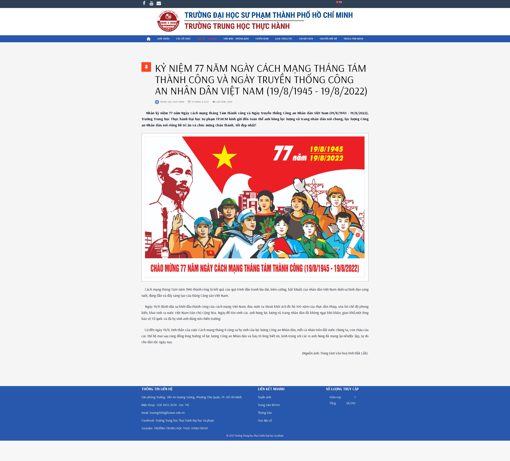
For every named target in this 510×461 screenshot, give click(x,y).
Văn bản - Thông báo (236, 38)
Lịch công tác (283, 38)
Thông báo (265, 413)
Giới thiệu (163, 38)
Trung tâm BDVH (269, 405)
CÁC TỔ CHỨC (183, 38)
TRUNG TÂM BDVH (353, 38)
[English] (340, 2)
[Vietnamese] (337, 2)
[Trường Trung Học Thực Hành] (255, 21)
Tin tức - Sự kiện (207, 38)
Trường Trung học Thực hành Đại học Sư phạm (185, 420)
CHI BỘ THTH (306, 38)
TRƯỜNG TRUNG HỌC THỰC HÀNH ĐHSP (181, 428)
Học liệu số (265, 420)
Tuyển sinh (262, 38)
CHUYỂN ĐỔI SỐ (328, 38)
